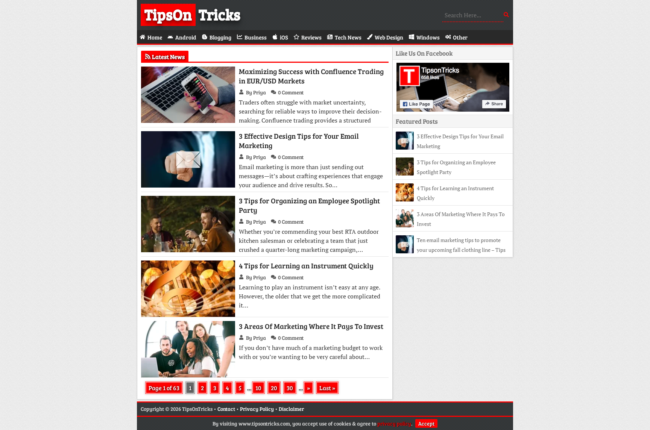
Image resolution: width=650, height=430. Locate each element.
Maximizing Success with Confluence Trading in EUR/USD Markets (311, 76)
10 (258, 388)
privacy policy (394, 423)
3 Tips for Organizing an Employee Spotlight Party (309, 205)
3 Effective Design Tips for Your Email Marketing (299, 140)
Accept (426, 423)
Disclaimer (291, 408)
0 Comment (291, 92)
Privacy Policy (257, 408)
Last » (327, 388)
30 (290, 388)
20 (274, 388)
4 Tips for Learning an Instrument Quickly (306, 265)
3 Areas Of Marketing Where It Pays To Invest (311, 326)
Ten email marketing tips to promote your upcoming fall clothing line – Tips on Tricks (451, 249)
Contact (226, 408)
